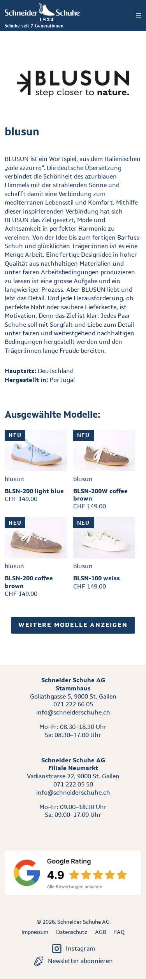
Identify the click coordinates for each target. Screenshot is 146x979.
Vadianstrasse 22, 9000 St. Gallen (73, 776)
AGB (100, 931)
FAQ (119, 931)
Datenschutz (71, 931)
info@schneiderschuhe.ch (73, 712)
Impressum (34, 931)
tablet (73, 829)
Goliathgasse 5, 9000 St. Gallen (73, 696)
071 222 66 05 (73, 704)
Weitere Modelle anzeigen (72, 625)
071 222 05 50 (73, 784)
